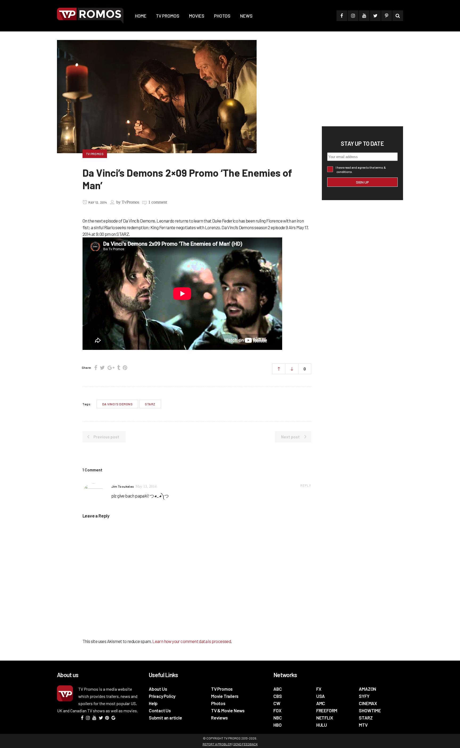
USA (320, 696)
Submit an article (165, 717)
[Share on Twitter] (102, 367)
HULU (321, 724)
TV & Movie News (228, 710)
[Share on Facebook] (95, 367)
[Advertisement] (362, 80)
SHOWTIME (370, 710)
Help (153, 703)
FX (318, 689)
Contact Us (160, 710)
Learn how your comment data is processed (191, 641)
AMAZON (367, 689)
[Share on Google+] (111, 367)
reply (305, 485)
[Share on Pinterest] (125, 367)
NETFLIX (324, 717)
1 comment (157, 202)
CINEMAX (368, 703)
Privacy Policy (162, 696)
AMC (320, 703)
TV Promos (222, 689)
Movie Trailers (225, 696)
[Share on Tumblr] (118, 367)
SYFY (364, 696)
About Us (158, 689)
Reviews (219, 717)
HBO (277, 724)
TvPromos (130, 202)
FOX (277, 710)
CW (276, 703)
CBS (277, 696)
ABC (277, 689)
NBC (277, 717)
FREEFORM (326, 710)
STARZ (150, 404)
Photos (218, 703)
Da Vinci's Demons (117, 404)
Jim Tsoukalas (122, 486)
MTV (363, 724)
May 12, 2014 (97, 202)
